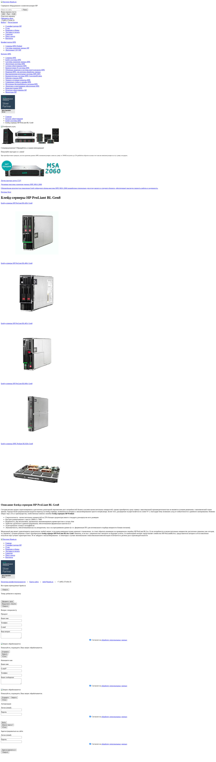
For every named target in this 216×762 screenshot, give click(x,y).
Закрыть (4, 654)
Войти (3, 22)
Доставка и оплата (12, 32)
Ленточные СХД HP (13, 50)
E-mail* (4, 669)
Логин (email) (6, 708)
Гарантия (8, 34)
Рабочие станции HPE (13, 78)
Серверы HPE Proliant (13, 46)
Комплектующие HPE (13, 88)
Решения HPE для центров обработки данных (23, 72)
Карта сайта (34, 582)
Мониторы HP (11, 92)
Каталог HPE (6, 54)
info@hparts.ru (48, 582)
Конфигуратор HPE (8, 42)
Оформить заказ (7, 18)
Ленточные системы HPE (15, 64)
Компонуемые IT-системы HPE (17, 68)
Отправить (5, 652)
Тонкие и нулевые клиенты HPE (17, 80)
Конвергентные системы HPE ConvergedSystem (23, 76)
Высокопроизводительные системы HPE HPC (23, 74)
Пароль (4, 712)
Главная (8, 117)
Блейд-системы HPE (13, 60)
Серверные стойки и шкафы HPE (18, 82)
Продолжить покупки (9, 604)
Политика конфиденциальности (13, 582)
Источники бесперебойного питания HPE (21, 84)
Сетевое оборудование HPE (16, 66)
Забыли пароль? (7, 725)
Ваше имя (4, 618)
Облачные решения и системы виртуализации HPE (25, 70)
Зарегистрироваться (9, 750)
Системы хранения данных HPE (17, 62)
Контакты (9, 38)
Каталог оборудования (14, 119)
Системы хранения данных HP (17, 48)
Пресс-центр (10, 36)
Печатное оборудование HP (16, 90)
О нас (7, 28)
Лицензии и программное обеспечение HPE (22, 86)
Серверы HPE (10, 58)
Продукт (4, 614)
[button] (4, 192)
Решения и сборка (12, 30)
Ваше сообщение (7, 677)
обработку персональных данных (114, 640)
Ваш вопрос (5, 631)
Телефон (4, 623)
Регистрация (13, 22)
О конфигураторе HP (13, 26)
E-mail (3, 627)
